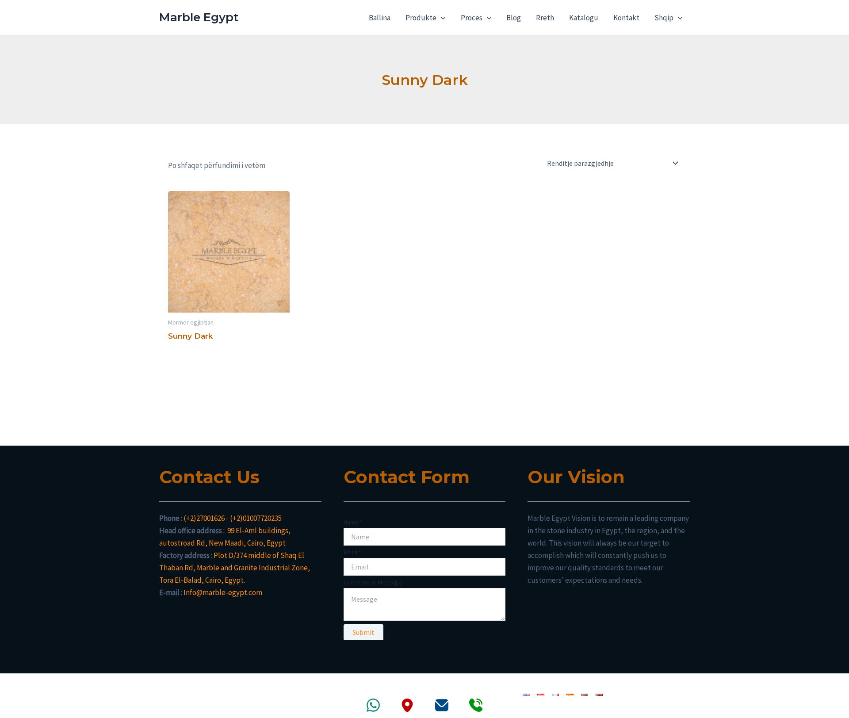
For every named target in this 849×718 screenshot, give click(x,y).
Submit (363, 632)
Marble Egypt (198, 17)
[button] (440, 17)
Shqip (663, 18)
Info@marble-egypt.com (223, 592)
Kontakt (626, 18)
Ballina (379, 18)
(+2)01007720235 (256, 518)
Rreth (545, 18)
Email (352, 552)
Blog (513, 18)
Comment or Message (373, 582)
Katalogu (583, 18)
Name (353, 522)
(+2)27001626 (204, 518)
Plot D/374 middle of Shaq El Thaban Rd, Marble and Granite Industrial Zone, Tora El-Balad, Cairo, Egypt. (234, 567)
